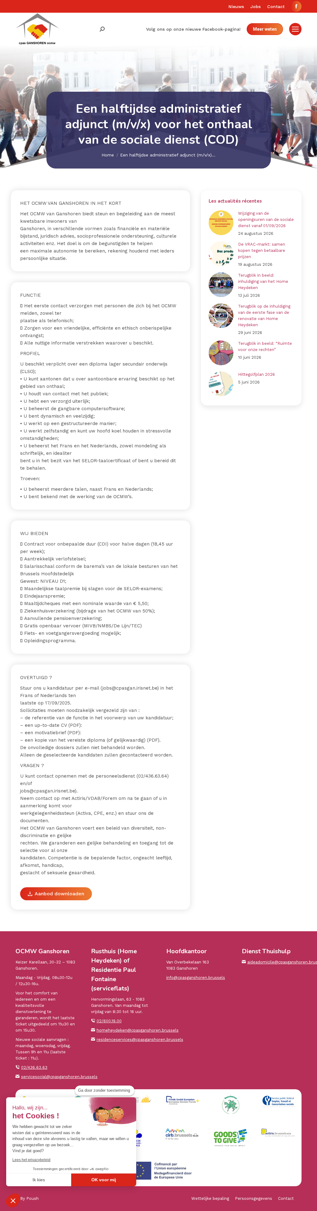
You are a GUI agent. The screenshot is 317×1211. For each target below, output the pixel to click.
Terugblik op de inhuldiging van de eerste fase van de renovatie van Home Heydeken (264, 315)
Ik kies (39, 1179)
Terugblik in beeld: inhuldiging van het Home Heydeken (263, 281)
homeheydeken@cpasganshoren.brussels (138, 1030)
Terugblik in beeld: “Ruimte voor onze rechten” (265, 346)
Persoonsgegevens (253, 1198)
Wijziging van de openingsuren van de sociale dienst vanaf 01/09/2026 (266, 219)
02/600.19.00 (109, 1021)
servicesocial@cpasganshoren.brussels (59, 1076)
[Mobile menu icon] (295, 29)
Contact (286, 1198)
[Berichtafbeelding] (221, 222)
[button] (13, 1200)
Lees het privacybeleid (31, 1160)
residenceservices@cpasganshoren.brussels (140, 1039)
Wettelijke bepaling (210, 1198)
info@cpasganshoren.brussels (195, 977)
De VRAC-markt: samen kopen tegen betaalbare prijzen (261, 250)
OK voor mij (103, 1179)
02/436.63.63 (34, 1067)
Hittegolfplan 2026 (256, 374)
